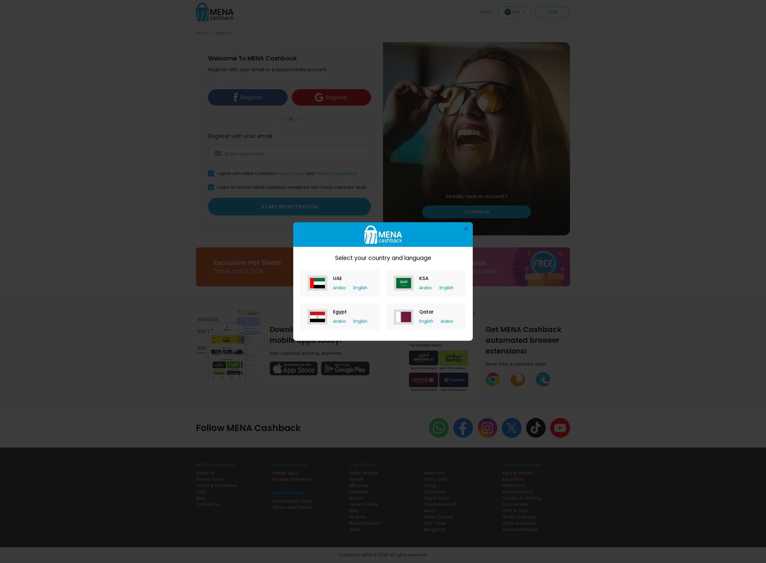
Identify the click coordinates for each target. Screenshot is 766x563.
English (360, 288)
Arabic (340, 288)
